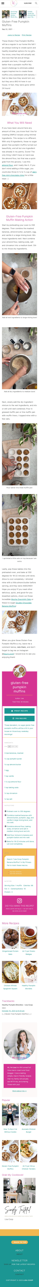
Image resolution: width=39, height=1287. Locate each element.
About (20, 1254)
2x (13, 746)
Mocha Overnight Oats (21, 599)
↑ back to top (19, 1242)
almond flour (7, 165)
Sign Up (7, 1264)
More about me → (19, 1091)
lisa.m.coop (9, 654)
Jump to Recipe (14, 35)
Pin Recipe (21, 718)
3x (16, 746)
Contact (19, 1274)
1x (9, 746)
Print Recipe (26, 35)
